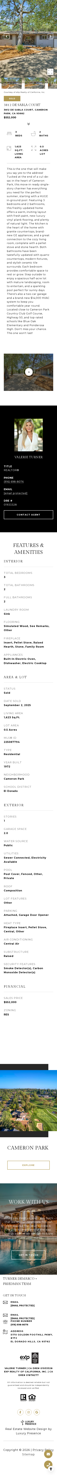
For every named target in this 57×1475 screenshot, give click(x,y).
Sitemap (28, 1454)
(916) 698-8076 (14, 481)
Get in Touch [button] (28, 1255)
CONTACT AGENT (28, 514)
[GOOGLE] (37, 1412)
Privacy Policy (43, 1450)
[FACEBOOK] (20, 1412)
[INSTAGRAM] (29, 1412)
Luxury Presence (28, 1433)
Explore (28, 1165)
